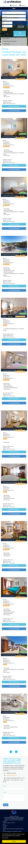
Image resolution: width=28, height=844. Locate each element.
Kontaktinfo (5, 825)
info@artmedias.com (12, 775)
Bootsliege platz (6, 43)
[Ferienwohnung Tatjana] (14, 419)
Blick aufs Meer (5, 38)
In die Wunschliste (14, 110)
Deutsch (23, 5)
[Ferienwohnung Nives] (14, 645)
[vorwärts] (16, 751)
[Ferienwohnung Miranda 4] (14, 185)
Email (4, 786)
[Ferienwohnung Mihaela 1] (14, 702)
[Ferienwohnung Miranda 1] (14, 67)
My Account (14, 5)
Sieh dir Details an (14, 106)
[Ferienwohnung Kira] (14, 586)
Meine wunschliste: (19, 35)
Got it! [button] (14, 841)
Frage (4, 792)
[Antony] (14, 306)
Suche (4, 29)
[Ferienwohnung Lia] (14, 529)
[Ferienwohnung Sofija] (14, 360)
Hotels (4, 824)
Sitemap (4, 827)
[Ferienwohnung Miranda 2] (14, 126)
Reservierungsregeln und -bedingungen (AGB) (12, 831)
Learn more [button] (5, 837)
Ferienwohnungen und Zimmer (9, 822)
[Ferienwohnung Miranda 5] (14, 244)
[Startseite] (12, 2)
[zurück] (11, 751)
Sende (5, 805)
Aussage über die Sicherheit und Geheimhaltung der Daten (13, 829)
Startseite (5, 821)
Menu (14, 8)
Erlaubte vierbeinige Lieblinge (9, 41)
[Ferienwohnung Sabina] (14, 472)
